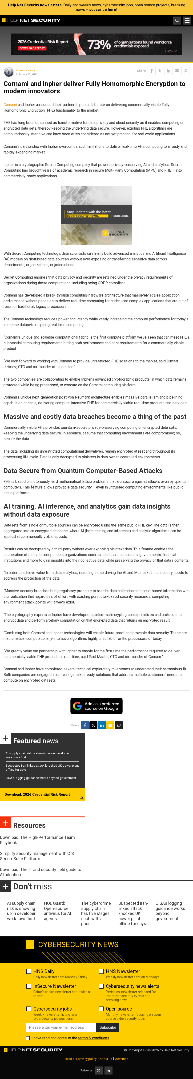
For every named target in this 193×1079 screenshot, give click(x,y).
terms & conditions (93, 1038)
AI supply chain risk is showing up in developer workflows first (21, 911)
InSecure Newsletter (54, 986)
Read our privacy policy (80, 1059)
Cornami (10, 104)
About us (106, 1059)
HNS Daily (43, 971)
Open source (119, 1009)
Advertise (121, 1059)
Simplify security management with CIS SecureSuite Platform (37, 856)
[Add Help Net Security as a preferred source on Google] (185, 71)
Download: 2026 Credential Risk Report (37, 794)
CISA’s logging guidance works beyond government (41, 778)
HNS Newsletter (123, 971)
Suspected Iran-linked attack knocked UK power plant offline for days (133, 913)
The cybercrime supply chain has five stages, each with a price (96, 913)
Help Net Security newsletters (35, 5)
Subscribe (107, 1027)
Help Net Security (176, 1050)
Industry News (25, 70)
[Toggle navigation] (187, 21)
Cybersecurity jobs (52, 1009)
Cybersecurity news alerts (132, 986)
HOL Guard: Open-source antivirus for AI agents (57, 911)
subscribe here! (103, 9)
